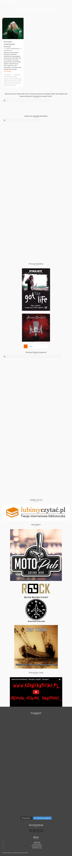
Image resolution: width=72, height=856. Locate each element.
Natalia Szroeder (11, 82)
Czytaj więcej (7, 71)
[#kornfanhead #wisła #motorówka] (53, 727)
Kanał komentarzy (37, 846)
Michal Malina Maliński (16, 78)
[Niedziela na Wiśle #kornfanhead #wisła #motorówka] (19, 747)
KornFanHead (11, 1)
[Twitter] (34, 830)
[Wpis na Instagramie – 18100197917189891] (53, 747)
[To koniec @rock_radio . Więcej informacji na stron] (53, 786)
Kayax (10, 78)
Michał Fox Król (15, 80)
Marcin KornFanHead (13, 48)
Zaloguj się (37, 842)
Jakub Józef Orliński (8, 76)
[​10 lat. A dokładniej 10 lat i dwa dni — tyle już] (19, 766)
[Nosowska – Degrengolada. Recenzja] (13, 28)
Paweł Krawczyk (7, 85)
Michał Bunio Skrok (8, 80)
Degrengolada (17, 74)
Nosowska (18, 82)
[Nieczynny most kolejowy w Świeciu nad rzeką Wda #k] (19, 786)
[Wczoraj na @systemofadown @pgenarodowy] (53, 766)
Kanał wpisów (37, 844)
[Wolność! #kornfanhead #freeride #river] (19, 727)
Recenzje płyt (7, 74)
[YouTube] (41, 830)
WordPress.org (37, 848)
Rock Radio (13, 85)
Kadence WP (25, 852)
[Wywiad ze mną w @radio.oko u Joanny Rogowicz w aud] (19, 805)
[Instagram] (38, 830)
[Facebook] (30, 830)
